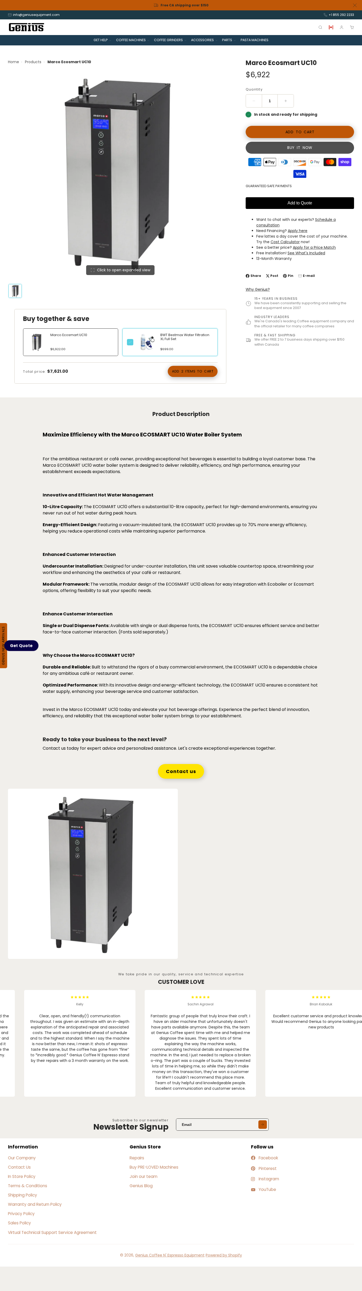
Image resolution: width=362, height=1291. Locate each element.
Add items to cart (193, 371)
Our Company (22, 1158)
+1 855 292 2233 (341, 14)
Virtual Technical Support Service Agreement (52, 1232)
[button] (21, 645)
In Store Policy (22, 1176)
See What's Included (306, 253)
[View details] (147, 342)
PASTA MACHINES (254, 40)
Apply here (297, 230)
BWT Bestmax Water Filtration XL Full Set (184, 337)
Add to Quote (300, 203)
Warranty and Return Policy (35, 1204)
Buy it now (299, 147)
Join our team (143, 1176)
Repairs (137, 1158)
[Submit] (262, 1124)
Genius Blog (141, 1186)
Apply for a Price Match (314, 247)
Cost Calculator (285, 242)
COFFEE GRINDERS (168, 40)
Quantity (254, 89)
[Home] (26, 27)
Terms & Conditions (27, 1186)
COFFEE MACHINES (131, 40)
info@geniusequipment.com (36, 14)
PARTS (227, 40)
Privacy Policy (21, 1213)
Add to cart (300, 132)
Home (13, 62)
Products (33, 62)
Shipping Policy (22, 1195)
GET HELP (101, 40)
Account (341, 27)
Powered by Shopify (224, 1255)
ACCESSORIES (202, 40)
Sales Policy (19, 1223)
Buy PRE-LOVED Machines (154, 1167)
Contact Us (19, 1167)
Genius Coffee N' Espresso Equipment (170, 1255)
